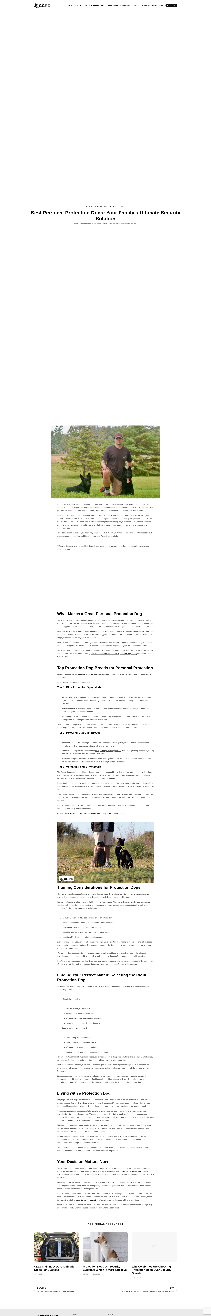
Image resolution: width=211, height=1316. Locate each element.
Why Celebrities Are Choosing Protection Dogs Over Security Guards (97, 813)
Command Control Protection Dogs (85, 1200)
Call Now (172, 5)
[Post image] (56, 1247)
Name (75, 1314)
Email (109, 1314)
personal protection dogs (88, 674)
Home (76, 223)
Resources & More (85, 223)
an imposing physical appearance (108, 751)
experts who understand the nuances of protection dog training (113, 654)
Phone (144, 1314)
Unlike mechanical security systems (134, 1171)
